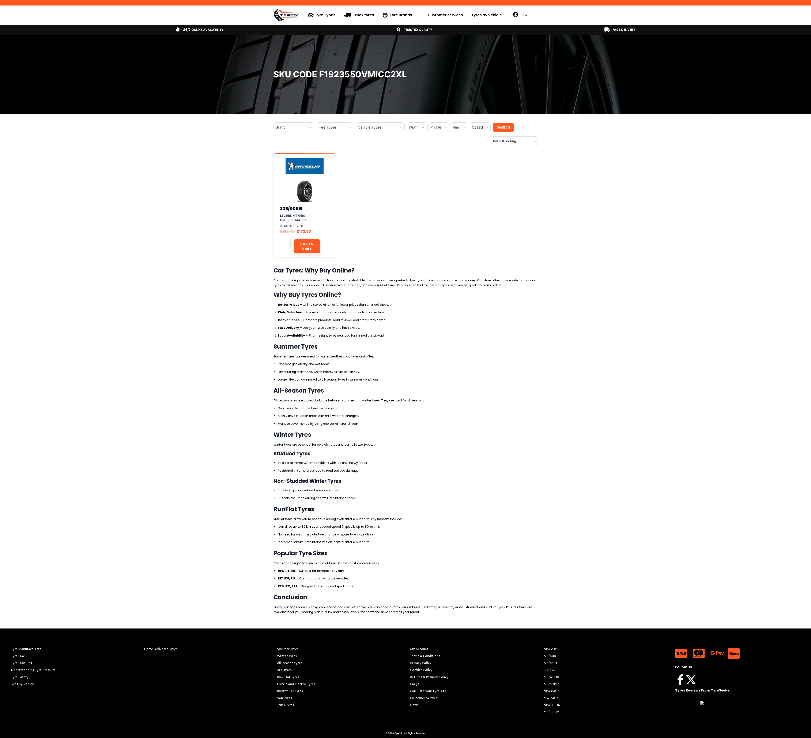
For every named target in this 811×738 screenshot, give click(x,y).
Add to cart (306, 246)
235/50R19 (291, 208)
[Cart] (525, 14)
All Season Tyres (291, 225)
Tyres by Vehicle (486, 15)
